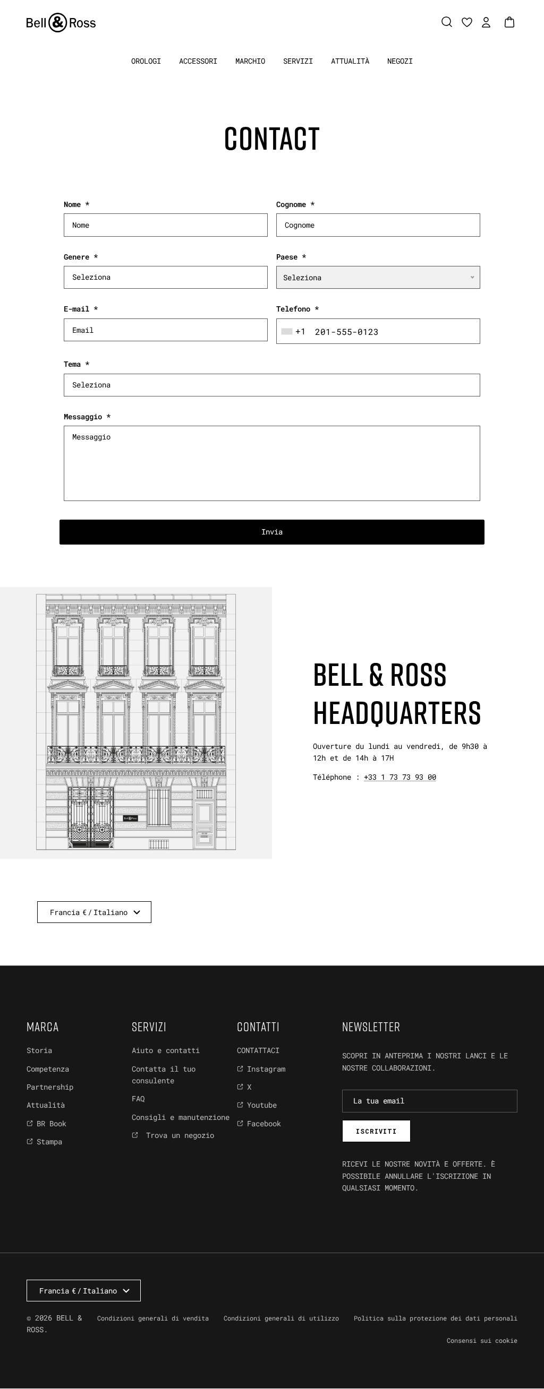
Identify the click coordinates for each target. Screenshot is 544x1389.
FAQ (138, 1098)
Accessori (198, 61)
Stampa (49, 1141)
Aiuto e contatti (166, 1050)
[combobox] (294, 331)
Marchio (250, 61)
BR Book (51, 1123)
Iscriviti (376, 1131)
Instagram (266, 1069)
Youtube (262, 1105)
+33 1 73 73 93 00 (400, 777)
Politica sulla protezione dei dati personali (435, 1318)
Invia (272, 532)
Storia (39, 1050)
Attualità (350, 61)
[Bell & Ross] (61, 22)
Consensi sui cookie (482, 1340)
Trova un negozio (178, 1135)
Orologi (146, 61)
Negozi (400, 61)
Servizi (298, 61)
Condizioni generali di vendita (153, 1318)
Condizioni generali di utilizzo (281, 1318)
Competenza (48, 1069)
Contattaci (258, 1050)
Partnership (50, 1087)
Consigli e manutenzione (181, 1117)
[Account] (484, 22)
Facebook (264, 1123)
